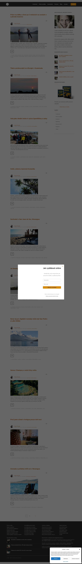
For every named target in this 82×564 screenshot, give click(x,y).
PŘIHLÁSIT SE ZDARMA (52, 287)
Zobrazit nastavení (75, 558)
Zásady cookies (65, 561)
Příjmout (55, 558)
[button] (79, 549)
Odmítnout (66, 558)
